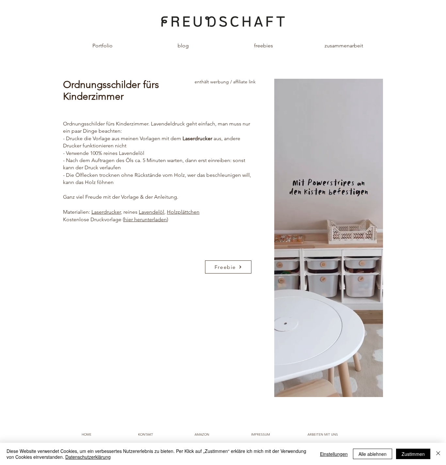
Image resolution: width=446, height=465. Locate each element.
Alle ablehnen (372, 454)
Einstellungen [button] (334, 454)
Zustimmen (413, 454)
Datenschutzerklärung (88, 457)
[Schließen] (438, 454)
